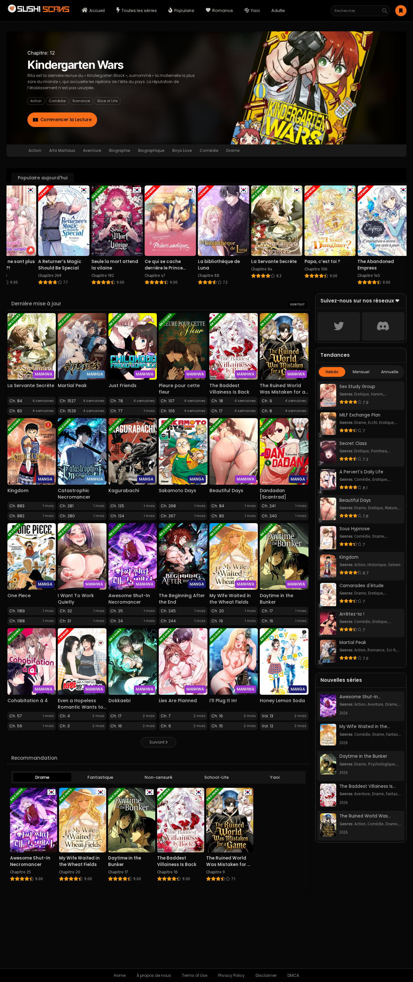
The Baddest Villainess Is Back (229, 388)
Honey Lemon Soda (282, 700)
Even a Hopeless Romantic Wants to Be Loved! (80, 707)
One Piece (19, 595)
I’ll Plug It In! (223, 700)
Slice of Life (107, 100)
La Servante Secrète (30, 385)
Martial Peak (72, 385)
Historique (377, 565)
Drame (233, 150)
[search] (384, 11)
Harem (377, 394)
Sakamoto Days (177, 490)
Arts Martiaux (62, 150)
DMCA (293, 975)
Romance (81, 100)
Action (36, 100)
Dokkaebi (119, 700)
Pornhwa (379, 451)
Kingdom (17, 490)
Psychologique (381, 764)
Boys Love (182, 150)
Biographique (151, 150)
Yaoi (274, 777)
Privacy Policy (231, 975)
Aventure (92, 150)
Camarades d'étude (361, 586)
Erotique (361, 394)
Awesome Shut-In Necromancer (129, 598)
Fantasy (393, 734)
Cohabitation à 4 (27, 700)
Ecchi (372, 422)
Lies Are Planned (178, 700)
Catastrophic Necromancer (74, 493)
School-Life (216, 777)
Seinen (394, 565)
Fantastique (100, 777)
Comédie (57, 100)
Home (120, 975)
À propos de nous (153, 975)
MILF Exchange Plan (359, 415)
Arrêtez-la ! (351, 614)
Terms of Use (194, 975)
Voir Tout (297, 304)
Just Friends (122, 385)
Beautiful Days (226, 490)
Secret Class (353, 444)
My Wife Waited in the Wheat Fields (230, 598)
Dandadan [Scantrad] (273, 493)
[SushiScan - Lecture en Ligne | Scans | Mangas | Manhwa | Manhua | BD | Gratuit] (37, 12)
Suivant (157, 742)
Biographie (119, 150)
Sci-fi (391, 650)
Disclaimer (266, 975)
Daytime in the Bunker (363, 756)
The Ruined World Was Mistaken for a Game (282, 392)
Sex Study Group (357, 387)
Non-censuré (158, 777)
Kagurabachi (123, 490)
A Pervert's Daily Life (361, 472)
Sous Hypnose (354, 529)
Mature (391, 508)
